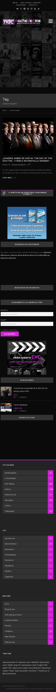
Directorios (9, 560)
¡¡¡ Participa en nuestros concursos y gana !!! (27, 193)
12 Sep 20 (22, 397)
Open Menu (50, 21)
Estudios (8, 571)
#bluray (47, 255)
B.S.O (15, 395)
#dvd (41, 255)
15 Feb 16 (22, 411)
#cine (20, 255)
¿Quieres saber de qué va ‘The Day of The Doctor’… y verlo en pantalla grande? (27, 159)
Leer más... (8, 178)
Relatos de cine (10, 495)
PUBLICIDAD (21, 5)
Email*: (4, 320)
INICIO (15, 3)
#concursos (34, 255)
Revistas (8, 626)
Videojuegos (9, 511)
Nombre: (4, 310)
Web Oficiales (10, 637)
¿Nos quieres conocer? (30, 3)
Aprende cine (10, 538)
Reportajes (9, 500)
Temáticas (18, 408)
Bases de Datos (11, 544)
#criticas (26, 255)
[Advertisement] (28, 59)
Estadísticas (9, 566)
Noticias (8, 489)
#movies (12, 258)
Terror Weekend (20, 405)
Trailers (8, 506)
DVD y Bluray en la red (13, 615)
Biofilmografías (10, 473)
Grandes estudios (11, 620)
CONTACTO (32, 5)
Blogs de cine (10, 609)
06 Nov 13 (6, 165)
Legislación (9, 577)
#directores (5, 255)
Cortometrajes (10, 478)
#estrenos (5, 258)
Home (4, 110)
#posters (47, 252)
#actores (14, 255)
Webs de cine (10, 642)
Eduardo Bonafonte (19, 165)
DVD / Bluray (9, 484)
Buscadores (9, 549)
